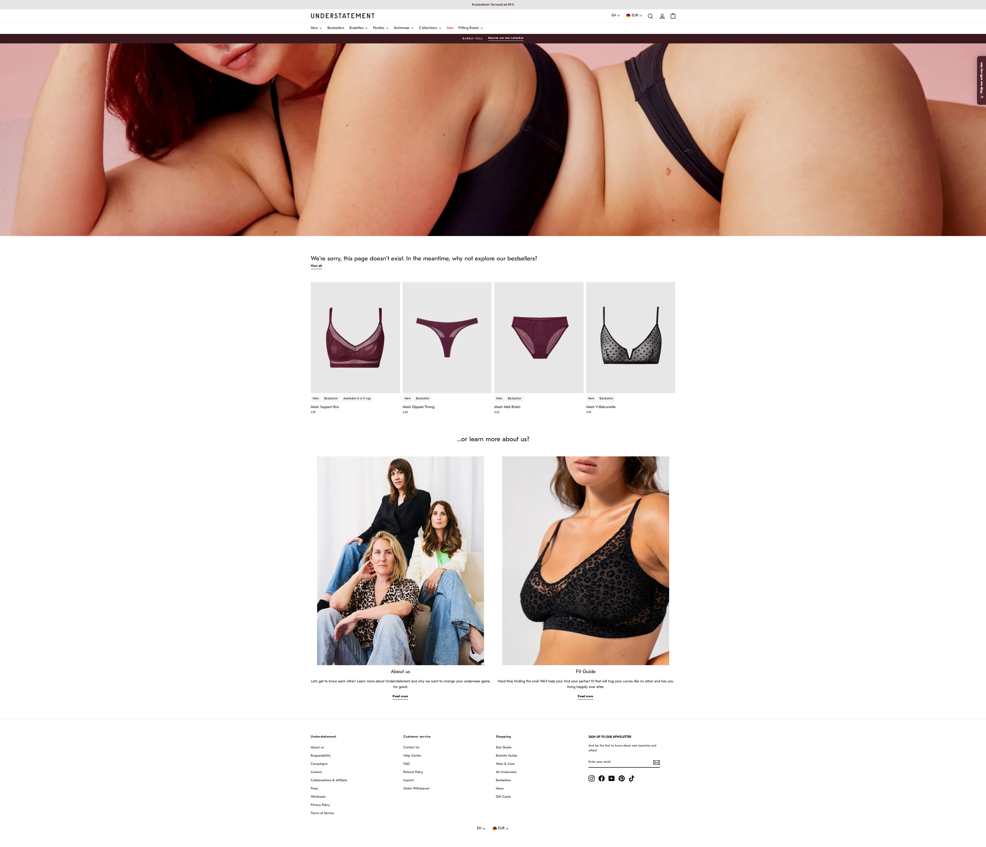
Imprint (408, 780)
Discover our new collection (506, 38)
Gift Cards (503, 796)
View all (316, 266)
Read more (400, 696)
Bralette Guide (506, 755)
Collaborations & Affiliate (329, 780)
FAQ (406, 764)
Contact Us (411, 747)
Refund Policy (413, 772)
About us (317, 747)
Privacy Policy (320, 805)
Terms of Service (322, 813)
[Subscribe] (656, 762)
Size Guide (503, 747)
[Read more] (400, 560)
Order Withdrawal (416, 788)
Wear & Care (505, 764)
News (500, 788)
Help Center (412, 755)
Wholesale (318, 796)
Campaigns (319, 764)
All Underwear (506, 772)
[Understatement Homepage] (343, 15)
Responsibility (320, 755)
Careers (316, 772)
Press (314, 788)
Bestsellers (503, 780)
